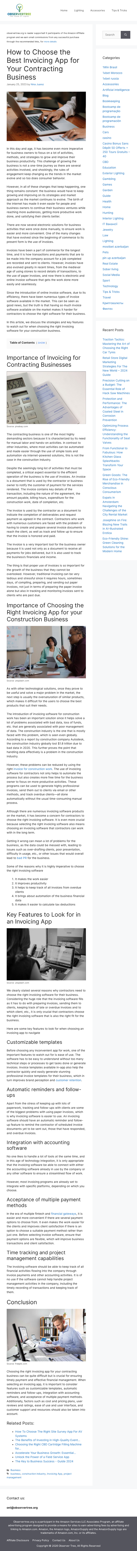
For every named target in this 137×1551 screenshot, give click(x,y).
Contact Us (58, 1540)
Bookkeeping (111, 101)
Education (109, 167)
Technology (110, 286)
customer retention (68, 1080)
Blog (105, 95)
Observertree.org (23, 1521)
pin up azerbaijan (114, 258)
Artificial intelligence (116, 90)
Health (107, 201)
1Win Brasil (110, 67)
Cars (106, 132)
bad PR (22, 858)
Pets (106, 252)
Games (107, 184)
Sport (106, 280)
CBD (105, 162)
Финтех (108, 308)
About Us (74, 1540)
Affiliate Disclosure (18, 1540)
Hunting (108, 212)
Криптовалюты (113, 303)
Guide (107, 195)
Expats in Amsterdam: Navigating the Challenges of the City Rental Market (115, 506)
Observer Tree (67, 1545)
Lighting (79, 10)
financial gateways (63, 1213)
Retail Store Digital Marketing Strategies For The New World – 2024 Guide (115, 366)
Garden (108, 190)
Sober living (110, 269)
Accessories (97, 10)
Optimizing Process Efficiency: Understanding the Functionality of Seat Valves (116, 434)
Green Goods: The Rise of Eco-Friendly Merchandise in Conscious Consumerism (116, 483)
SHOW (41, 342)
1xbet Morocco (112, 73)
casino (107, 138)
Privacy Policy (40, 1540)
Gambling (109, 179)
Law (105, 235)
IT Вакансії (110, 224)
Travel (107, 297)
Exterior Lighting (113, 173)
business (16, 1473)
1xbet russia (111, 78)
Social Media (111, 275)
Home (63, 10)
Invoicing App (54, 1473)
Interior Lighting (113, 218)
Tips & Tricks (119, 10)
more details (50, 41)
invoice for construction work (33, 769)
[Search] (125, 35)
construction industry (34, 1473)
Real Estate (110, 263)
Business (16, 1470)
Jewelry (108, 229)
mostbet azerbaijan (116, 246)
